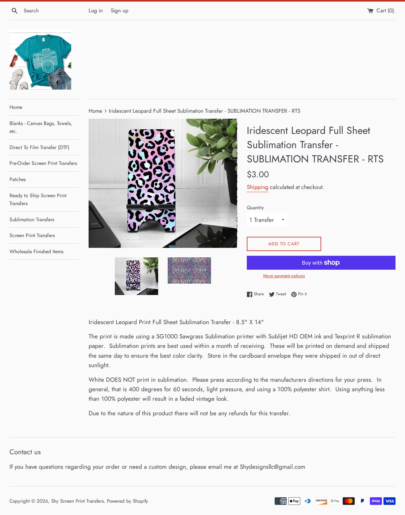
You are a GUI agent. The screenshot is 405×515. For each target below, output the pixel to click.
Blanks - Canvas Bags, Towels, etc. (40, 127)
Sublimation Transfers (31, 219)
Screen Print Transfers (32, 235)
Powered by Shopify (127, 501)
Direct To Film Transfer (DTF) (39, 147)
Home (15, 107)
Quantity (255, 207)
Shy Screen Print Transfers (77, 501)
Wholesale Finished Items (36, 251)
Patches (17, 179)
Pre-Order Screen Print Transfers (43, 163)
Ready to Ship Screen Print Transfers (37, 199)
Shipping (257, 187)
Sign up (119, 10)
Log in (96, 10)
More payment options (284, 276)
